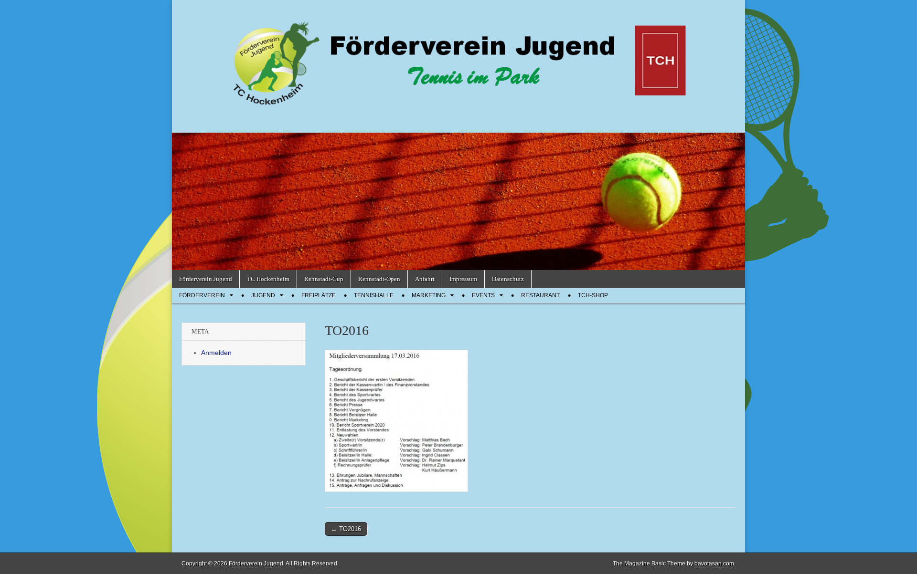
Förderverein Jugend (205, 278)
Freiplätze (318, 295)
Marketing (429, 295)
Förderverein (202, 295)
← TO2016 (346, 528)
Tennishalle (374, 295)
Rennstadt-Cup (323, 278)
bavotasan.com (714, 563)
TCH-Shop (593, 295)
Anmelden (216, 352)
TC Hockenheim (268, 278)
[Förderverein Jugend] (458, 59)
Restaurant (540, 295)
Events (483, 295)
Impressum (463, 278)
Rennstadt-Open (379, 278)
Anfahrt (425, 278)
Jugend (263, 295)
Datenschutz (508, 278)
